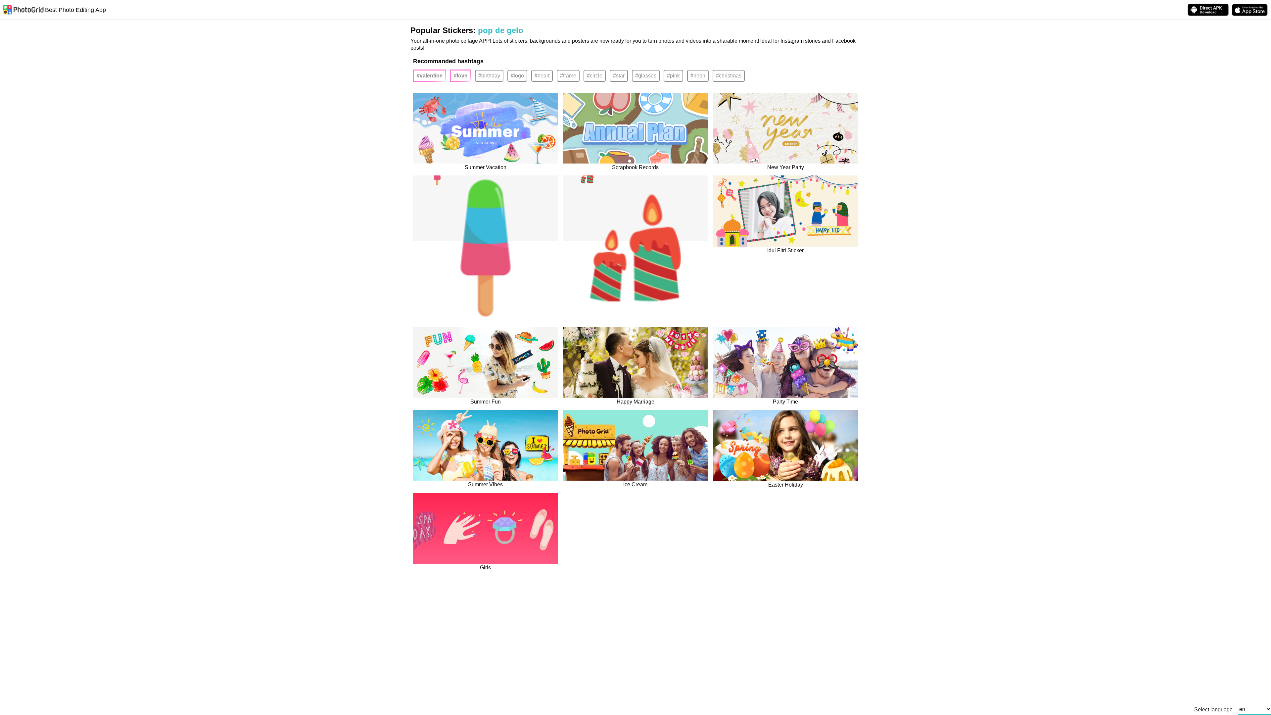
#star (619, 75)
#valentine (430, 75)
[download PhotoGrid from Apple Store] (1250, 10)
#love (460, 75)
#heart (542, 75)
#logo (517, 75)
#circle (594, 75)
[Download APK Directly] (1208, 10)
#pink (673, 75)
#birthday (489, 75)
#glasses (645, 75)
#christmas (728, 75)
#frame (568, 75)
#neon (697, 75)
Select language (1213, 709)
